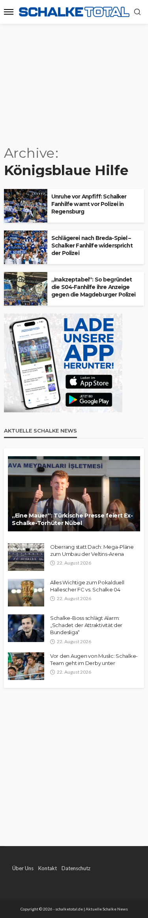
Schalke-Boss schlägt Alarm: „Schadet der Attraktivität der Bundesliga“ (86, 625)
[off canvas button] (8, 12)
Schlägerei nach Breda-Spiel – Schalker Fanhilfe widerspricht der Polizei (92, 245)
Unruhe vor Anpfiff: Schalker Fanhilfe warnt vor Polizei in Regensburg (88, 204)
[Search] (137, 12)
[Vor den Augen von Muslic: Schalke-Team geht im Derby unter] (26, 666)
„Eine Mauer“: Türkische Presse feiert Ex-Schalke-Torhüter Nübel (72, 519)
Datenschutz (76, 868)
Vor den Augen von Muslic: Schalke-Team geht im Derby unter (94, 659)
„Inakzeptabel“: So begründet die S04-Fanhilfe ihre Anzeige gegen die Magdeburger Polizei (93, 287)
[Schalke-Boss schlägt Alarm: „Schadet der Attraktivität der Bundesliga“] (26, 628)
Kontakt (47, 868)
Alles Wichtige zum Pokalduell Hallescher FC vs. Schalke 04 (87, 586)
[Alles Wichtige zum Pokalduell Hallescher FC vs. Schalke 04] (26, 592)
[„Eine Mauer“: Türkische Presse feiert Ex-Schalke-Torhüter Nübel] (74, 493)
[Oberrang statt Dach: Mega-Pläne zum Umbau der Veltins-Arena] (26, 557)
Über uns (23, 868)
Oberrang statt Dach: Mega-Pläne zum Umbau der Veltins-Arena (92, 550)
